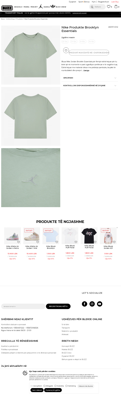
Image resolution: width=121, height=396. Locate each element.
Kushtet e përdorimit (9, 346)
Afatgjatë (49, 386)
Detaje (86, 70)
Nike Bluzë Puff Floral (70, 247)
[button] (97, 7)
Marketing (72, 386)
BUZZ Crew (66, 353)
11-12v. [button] (73, 41)
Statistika (60, 386)
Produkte (19, 19)
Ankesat (65, 334)
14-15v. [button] (91, 41)
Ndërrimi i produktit (70, 331)
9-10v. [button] (82, 41)
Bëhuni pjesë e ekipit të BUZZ (74, 359)
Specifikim (68, 78)
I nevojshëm (37, 386)
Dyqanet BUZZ (68, 356)
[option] (60, 13)
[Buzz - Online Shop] (7, 8)
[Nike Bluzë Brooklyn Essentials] (50, 235)
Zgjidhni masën (68, 38)
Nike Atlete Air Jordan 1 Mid (31, 247)
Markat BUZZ (67, 349)
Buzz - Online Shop (8, 19)
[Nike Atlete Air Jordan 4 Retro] (12, 235)
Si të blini (65, 324)
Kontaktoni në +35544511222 (47, 13)
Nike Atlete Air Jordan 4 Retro (12, 247)
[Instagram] (92, 304)
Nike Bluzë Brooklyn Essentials (51, 248)
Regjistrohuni (103, 2)
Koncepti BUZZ (68, 346)
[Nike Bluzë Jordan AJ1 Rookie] (108, 235)
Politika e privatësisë (9, 349)
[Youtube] (99, 304)
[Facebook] (84, 304)
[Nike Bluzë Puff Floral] (70, 235)
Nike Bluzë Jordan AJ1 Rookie (108, 248)
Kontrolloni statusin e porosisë (13, 324)
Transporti (66, 328)
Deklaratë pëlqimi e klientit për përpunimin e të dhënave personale (28, 353)
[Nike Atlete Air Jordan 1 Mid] (31, 235)
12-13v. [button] (65, 41)
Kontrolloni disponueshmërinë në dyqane (84, 85)
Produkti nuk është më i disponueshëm (89, 53)
